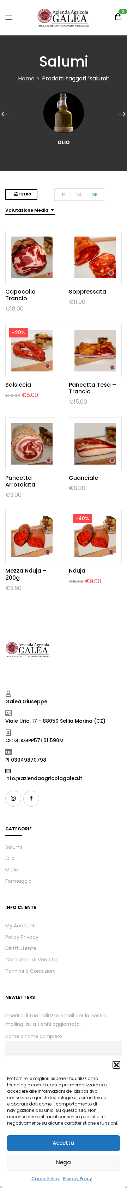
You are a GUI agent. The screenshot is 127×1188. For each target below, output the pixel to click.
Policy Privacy (21, 936)
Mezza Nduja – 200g (26, 574)
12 (64, 195)
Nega (63, 1162)
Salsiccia (18, 385)
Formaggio (18, 881)
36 (95, 195)
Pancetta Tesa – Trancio (92, 388)
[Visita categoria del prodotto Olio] (63, 112)
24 (79, 195)
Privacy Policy (77, 1179)
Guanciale (83, 478)
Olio (64, 143)
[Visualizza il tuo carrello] (118, 18)
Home (26, 78)
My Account (20, 925)
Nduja (77, 571)
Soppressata (87, 292)
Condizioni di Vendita (31, 959)
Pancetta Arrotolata (20, 481)
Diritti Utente (20, 948)
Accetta (63, 1143)
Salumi (13, 847)
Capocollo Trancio (20, 295)
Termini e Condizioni (30, 970)
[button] (116, 1064)
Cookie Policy (45, 1179)
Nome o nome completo (33, 1036)
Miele (11, 869)
